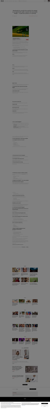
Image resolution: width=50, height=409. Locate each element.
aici (16, 406)
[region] (25, 405)
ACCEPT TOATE (45, 403)
